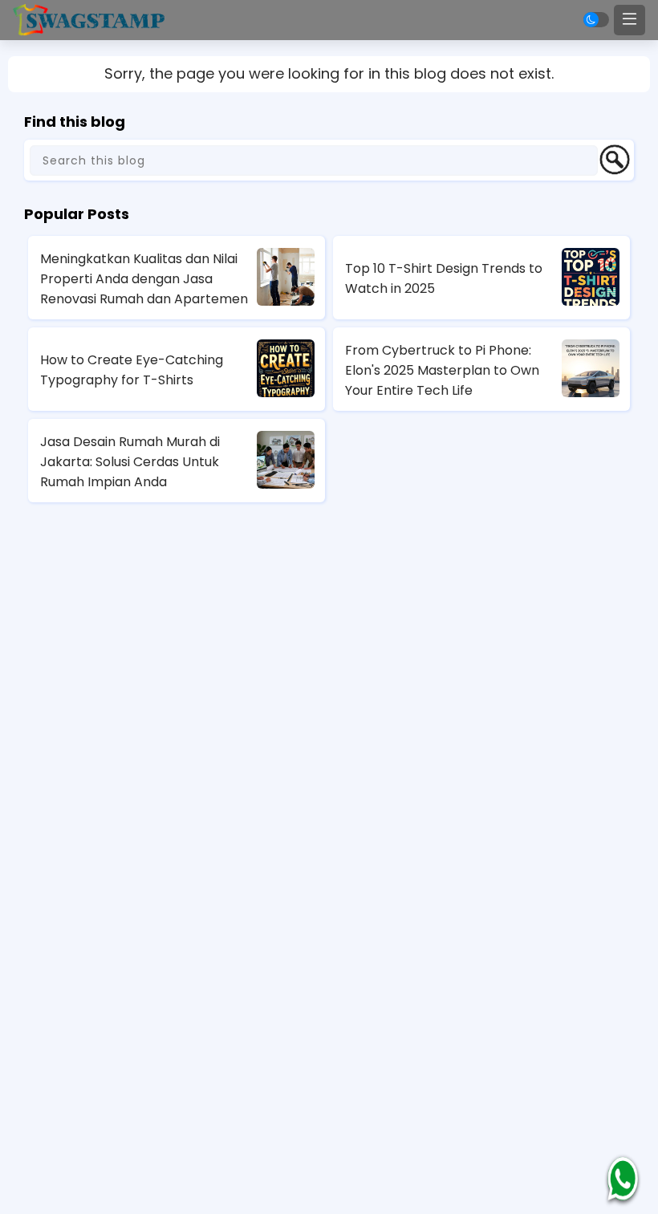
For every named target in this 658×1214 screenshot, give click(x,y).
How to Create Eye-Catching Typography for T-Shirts (131, 370)
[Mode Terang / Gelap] (596, 19)
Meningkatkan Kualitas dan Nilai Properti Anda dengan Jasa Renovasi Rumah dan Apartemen (144, 279)
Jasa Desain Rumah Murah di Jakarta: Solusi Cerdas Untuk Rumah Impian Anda (130, 461)
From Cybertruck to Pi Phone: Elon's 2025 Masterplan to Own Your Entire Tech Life (442, 370)
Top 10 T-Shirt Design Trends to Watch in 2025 (443, 278)
